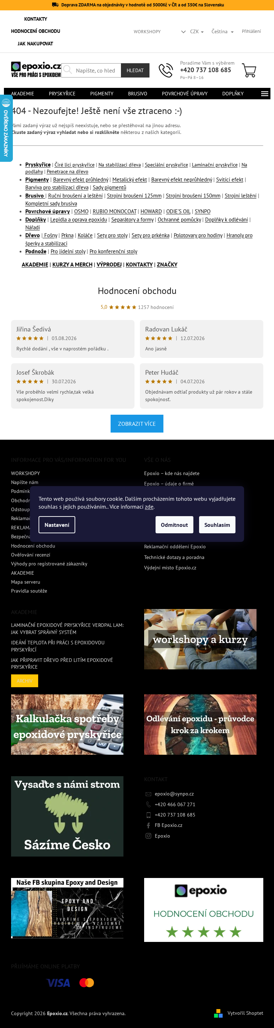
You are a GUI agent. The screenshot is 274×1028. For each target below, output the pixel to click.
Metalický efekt (129, 179)
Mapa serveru (25, 582)
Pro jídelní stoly (68, 251)
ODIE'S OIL (178, 211)
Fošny (50, 235)
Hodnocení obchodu (137, 290)
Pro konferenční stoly (113, 251)
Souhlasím (217, 524)
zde (149, 506)
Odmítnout (174, 524)
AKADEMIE (35, 264)
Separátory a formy (132, 219)
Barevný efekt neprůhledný (181, 179)
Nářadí (32, 227)
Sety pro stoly (112, 235)
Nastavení (57, 524)
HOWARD (151, 211)
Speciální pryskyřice (166, 164)
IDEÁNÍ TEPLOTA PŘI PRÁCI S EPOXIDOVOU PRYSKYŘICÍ (58, 646)
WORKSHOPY (147, 32)
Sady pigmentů (109, 187)
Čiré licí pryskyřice (75, 164)
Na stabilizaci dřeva (119, 164)
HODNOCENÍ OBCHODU (35, 31)
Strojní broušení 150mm (193, 195)
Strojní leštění (241, 195)
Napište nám (24, 482)
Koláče (85, 235)
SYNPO (202, 211)
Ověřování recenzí (30, 555)
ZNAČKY (167, 264)
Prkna (67, 235)
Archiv (24, 681)
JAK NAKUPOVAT (35, 43)
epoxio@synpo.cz (174, 793)
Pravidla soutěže (29, 591)
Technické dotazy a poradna (174, 557)
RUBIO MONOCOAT (114, 211)
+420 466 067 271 (175, 804)
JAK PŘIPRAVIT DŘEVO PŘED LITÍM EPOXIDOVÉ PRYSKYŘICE (62, 663)
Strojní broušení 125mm (134, 195)
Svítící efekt (229, 179)
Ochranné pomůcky (179, 219)
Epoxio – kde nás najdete (171, 473)
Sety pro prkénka (150, 235)
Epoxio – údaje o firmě (169, 483)
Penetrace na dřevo (67, 171)
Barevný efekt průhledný (80, 179)
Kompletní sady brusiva (51, 203)
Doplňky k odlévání (226, 219)
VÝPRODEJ (109, 264)
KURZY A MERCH (72, 264)
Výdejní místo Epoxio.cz (170, 567)
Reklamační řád (27, 518)
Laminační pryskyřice (215, 164)
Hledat (135, 70)
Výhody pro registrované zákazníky (49, 563)
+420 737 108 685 (205, 70)
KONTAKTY (35, 19)
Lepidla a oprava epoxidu (78, 219)
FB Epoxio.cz (168, 825)
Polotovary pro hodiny (198, 235)
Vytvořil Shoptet (245, 1013)
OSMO (81, 211)
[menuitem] (22, 93)
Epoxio (162, 836)
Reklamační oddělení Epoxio (175, 546)
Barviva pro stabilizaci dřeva (56, 187)
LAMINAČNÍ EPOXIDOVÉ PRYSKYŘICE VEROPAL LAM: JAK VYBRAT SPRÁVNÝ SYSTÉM (67, 628)
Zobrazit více (137, 423)
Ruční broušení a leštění (75, 195)
